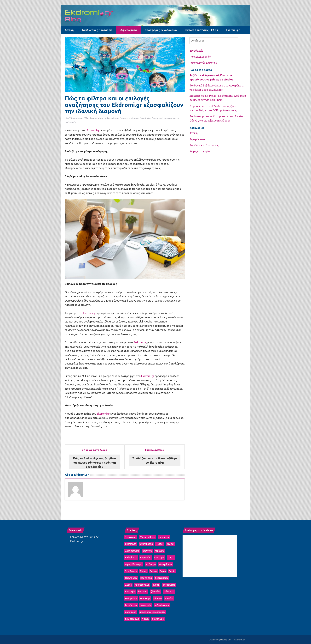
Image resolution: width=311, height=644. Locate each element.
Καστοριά (159, 557)
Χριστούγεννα (142, 584)
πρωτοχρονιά (132, 619)
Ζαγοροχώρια (132, 550)
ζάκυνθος (156, 591)
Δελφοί (170, 544)
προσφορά (130, 612)
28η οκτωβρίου (147, 537)
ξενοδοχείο (145, 605)
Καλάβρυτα (131, 557)
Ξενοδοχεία (196, 50)
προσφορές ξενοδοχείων (152, 612)
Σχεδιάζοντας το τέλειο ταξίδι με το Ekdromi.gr (154, 460)
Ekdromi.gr (233, 30)
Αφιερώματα (128, 30)
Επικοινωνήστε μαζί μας (84, 536)
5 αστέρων (131, 537)
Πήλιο (163, 571)
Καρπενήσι (145, 557)
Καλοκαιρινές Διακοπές (203, 62)
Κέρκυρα (159, 550)
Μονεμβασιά (165, 564)
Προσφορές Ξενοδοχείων (161, 30)
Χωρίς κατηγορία (200, 151)
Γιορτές (160, 544)
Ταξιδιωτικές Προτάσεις (97, 30)
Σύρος (128, 584)
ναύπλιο (169, 598)
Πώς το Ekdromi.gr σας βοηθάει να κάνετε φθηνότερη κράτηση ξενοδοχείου (94, 462)
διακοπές (124, 118)
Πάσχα (153, 571)
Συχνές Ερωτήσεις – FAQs (201, 30)
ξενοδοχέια (145, 118)
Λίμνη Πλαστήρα (133, 564)
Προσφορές (158, 118)
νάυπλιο (157, 598)
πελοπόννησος (162, 605)
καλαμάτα (169, 591)
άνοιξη (156, 584)
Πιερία (172, 571)
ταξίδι (145, 619)
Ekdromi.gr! (130, 544)
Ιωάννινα (147, 550)
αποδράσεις (169, 584)
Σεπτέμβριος (161, 578)
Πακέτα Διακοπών (200, 56)
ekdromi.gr (163, 537)
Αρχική (69, 30)
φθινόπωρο (158, 619)
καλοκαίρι (134, 118)
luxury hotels (146, 544)
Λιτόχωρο (150, 564)
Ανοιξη (194, 133)
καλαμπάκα (131, 598)
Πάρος (143, 571)
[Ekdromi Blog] (155, 15)
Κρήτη (171, 557)
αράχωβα (130, 591)
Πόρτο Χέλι (146, 578)
